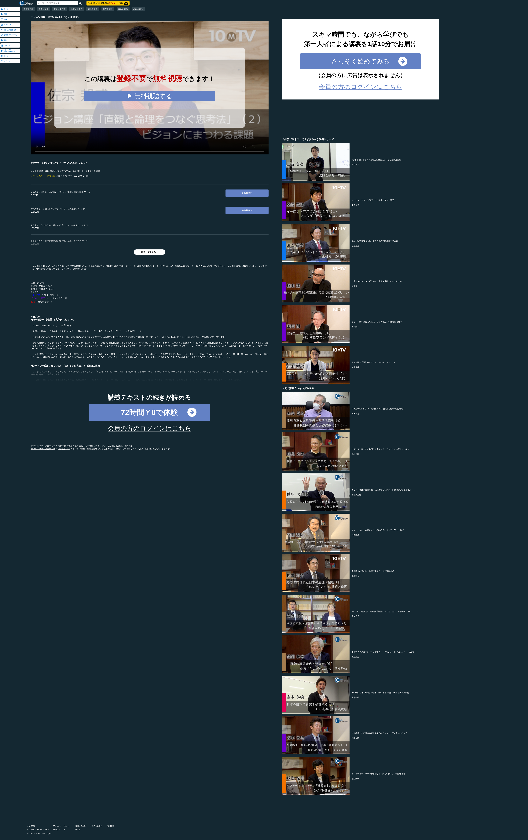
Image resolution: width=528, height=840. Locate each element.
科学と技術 (108, 9)
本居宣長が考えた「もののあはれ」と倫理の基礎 (373, 571)
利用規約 (31, 826)
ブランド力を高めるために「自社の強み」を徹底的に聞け (377, 322)
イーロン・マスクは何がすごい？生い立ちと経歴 (373, 200)
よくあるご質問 (96, 826)
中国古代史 (28, 9)
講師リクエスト (59, 829)
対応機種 (110, 826)
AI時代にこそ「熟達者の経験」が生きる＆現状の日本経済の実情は (380, 692)
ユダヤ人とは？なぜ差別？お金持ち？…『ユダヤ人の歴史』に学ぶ (380, 449)
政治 (33, 301)
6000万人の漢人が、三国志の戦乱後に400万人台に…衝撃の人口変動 (381, 611)
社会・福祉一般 (51, 295)
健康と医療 (93, 9)
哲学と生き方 (59, 9)
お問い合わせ (80, 826)
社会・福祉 (36, 295)
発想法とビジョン (46, 301)
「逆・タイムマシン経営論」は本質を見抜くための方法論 (377, 281)
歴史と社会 (43, 9)
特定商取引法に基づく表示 (38, 829)
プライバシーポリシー (62, 826)
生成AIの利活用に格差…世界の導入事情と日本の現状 (375, 241)
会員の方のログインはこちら (149, 428)
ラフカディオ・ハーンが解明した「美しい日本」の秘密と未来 (378, 774)
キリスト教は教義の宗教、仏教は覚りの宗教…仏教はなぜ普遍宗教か (381, 490)
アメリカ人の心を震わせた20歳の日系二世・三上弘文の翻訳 (378, 530)
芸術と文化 (123, 9)
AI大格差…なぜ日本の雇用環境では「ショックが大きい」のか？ (379, 733)
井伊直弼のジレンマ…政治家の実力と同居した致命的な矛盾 (378, 409)
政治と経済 (138, 9)
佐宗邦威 (51, 176)
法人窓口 (78, 829)
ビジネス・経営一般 (57, 298)
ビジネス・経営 (38, 298)
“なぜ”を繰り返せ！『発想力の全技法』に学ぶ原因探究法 (376, 160)
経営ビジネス (76, 9)
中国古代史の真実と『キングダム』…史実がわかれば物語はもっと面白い (383, 652)
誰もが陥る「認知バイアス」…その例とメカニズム (374, 362)
